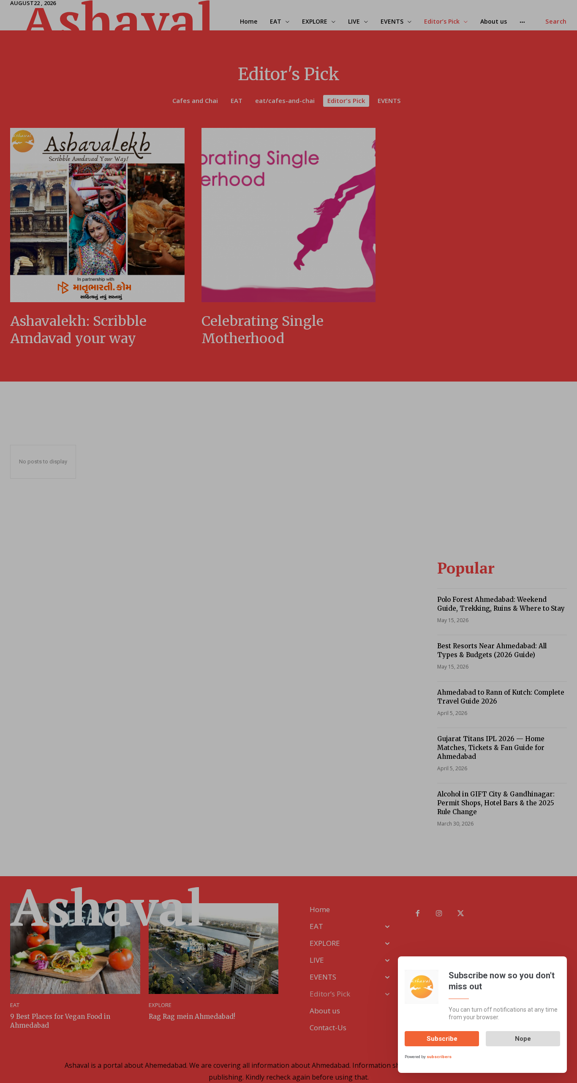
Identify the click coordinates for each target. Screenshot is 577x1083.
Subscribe (442, 1038)
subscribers (439, 1056)
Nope (523, 1038)
